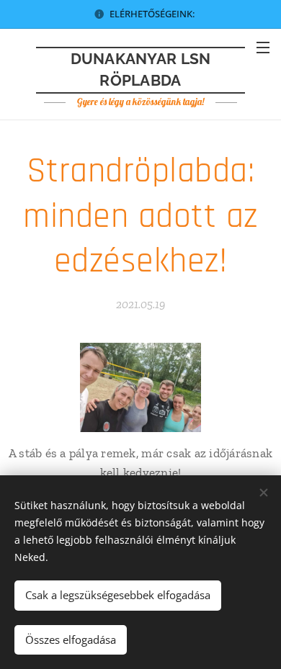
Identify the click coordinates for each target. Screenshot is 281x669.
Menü (263, 46)
